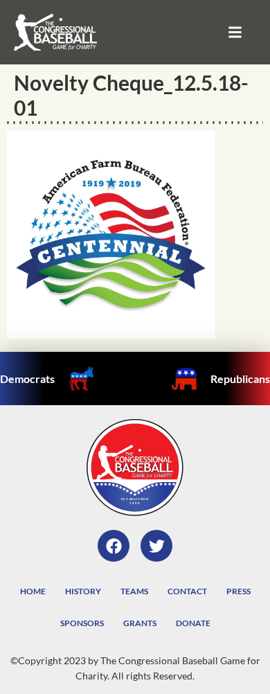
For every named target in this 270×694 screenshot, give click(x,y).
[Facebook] (113, 546)
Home (33, 591)
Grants (139, 623)
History (83, 591)
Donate (193, 623)
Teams (134, 591)
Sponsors (82, 623)
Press (238, 591)
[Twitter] (156, 546)
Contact (187, 591)
